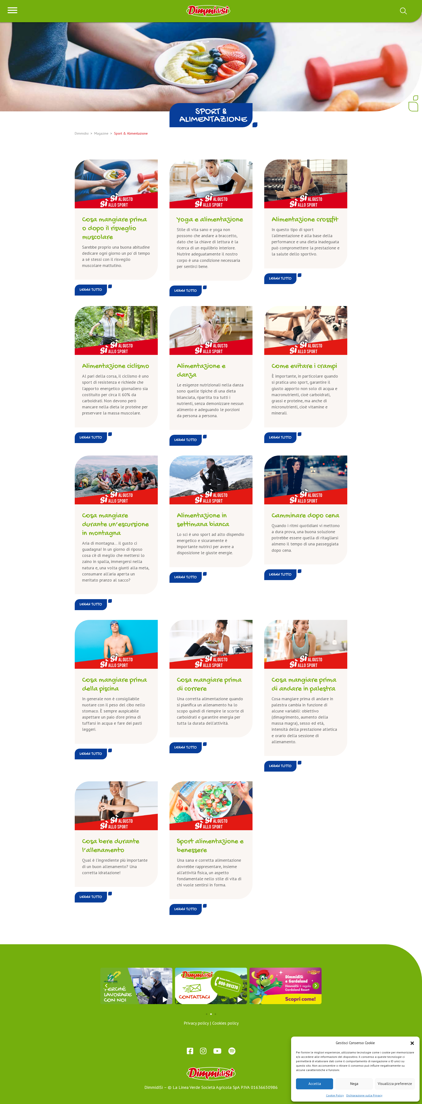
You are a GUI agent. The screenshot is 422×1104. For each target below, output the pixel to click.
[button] (412, 1042)
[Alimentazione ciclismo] (116, 330)
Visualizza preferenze (395, 1083)
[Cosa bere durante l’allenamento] (116, 805)
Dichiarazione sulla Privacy (364, 1095)
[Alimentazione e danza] (211, 330)
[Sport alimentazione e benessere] (211, 805)
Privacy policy (196, 1023)
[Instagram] (203, 1051)
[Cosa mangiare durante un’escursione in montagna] (116, 480)
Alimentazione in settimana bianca (203, 520)
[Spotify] (232, 1051)
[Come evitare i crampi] (305, 330)
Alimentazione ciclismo (115, 366)
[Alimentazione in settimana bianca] (211, 480)
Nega (354, 1083)
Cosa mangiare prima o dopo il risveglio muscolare (114, 229)
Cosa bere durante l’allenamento (110, 846)
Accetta (314, 1083)
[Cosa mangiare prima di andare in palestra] (305, 644)
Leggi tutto (91, 289)
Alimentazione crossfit (305, 220)
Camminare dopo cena (305, 516)
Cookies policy (225, 1023)
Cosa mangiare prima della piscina (114, 684)
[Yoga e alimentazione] (211, 183)
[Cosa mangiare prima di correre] (211, 644)
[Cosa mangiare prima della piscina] (116, 644)
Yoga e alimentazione (210, 220)
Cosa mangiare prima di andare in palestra (304, 684)
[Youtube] (217, 1051)
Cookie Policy (335, 1095)
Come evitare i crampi (304, 366)
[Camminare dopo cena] (305, 480)
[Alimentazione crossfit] (305, 183)
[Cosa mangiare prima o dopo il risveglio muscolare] (116, 183)
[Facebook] (190, 1051)
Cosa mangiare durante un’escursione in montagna (115, 525)
